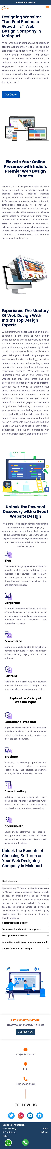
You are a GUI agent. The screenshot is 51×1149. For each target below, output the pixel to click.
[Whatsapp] (10, 1143)
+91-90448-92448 (25, 2)
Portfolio (11, 676)
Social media (14, 826)
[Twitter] (11, 1117)
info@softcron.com (25, 1054)
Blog (8, 561)
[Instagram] (21, 1117)
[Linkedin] (30, 1117)
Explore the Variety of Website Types (25, 700)
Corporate (12, 603)
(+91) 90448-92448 (25, 1084)
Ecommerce (13, 641)
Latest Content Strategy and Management (24, 942)
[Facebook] (39, 1117)
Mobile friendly (9, 881)
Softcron (20, 1125)
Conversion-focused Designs (17, 948)
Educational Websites (20, 722)
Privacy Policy (9, 1128)
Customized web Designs (15, 922)
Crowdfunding (15, 791)
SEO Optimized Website (14, 935)
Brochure (11, 757)
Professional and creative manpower (21, 929)
